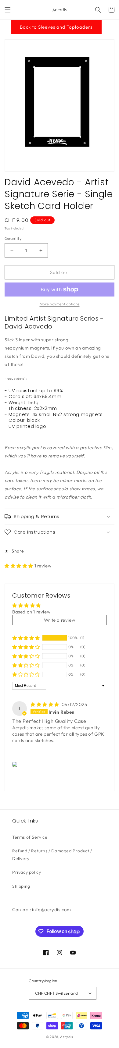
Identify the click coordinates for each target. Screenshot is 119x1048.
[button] (7, 9)
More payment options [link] (60, 304)
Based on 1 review (31, 612)
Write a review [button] (59, 620)
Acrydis (66, 1037)
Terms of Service (30, 837)
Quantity (13, 238)
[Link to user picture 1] (15, 764)
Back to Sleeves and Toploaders (56, 27)
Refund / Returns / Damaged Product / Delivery (52, 854)
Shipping (21, 886)
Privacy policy (26, 872)
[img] (45, 704)
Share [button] (18, 551)
